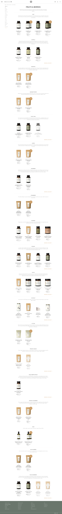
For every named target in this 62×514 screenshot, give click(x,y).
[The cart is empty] (60, 1)
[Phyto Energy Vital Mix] (38, 230)
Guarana (6, 16)
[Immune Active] (28, 51)
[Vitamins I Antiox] (38, 24)
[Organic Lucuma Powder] (18, 334)
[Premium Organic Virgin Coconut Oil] (18, 307)
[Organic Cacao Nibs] (18, 282)
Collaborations (33, 506)
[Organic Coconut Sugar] (28, 307)
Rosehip (6, 17)
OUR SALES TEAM (33, 505)
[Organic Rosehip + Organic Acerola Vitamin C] (38, 257)
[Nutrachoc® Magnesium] (28, 282)
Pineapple (6, 9)
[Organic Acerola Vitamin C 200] (18, 51)
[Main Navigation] (2, 1)
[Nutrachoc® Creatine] (38, 282)
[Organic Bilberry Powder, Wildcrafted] (18, 485)
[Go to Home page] (31, 2)
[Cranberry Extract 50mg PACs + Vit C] (18, 179)
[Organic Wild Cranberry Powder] (28, 179)
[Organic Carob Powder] (18, 153)
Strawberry (6, 15)
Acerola (6, 8)
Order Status (6, 505)
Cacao (5, 18)
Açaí (5, 7)
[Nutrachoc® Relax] (48, 282)
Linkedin (45, 506)
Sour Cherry (6, 26)
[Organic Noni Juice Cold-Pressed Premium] (18, 435)
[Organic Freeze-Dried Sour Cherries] (18, 459)
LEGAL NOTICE (19, 506)
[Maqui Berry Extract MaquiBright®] (18, 385)
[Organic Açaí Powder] (18, 24)
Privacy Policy (20, 505)
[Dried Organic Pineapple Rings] (18, 77)
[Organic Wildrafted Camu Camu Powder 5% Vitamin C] (18, 127)
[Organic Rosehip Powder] (28, 257)
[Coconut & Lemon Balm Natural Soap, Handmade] (38, 307)
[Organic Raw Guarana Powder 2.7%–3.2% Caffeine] (28, 230)
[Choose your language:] (55, 1)
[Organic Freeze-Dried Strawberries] (18, 205)
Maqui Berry (6, 23)
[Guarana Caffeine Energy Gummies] (48, 230)
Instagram (45, 505)
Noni (5, 25)
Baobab (6, 10)
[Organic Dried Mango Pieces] (18, 358)
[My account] (57, 1)
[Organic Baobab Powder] (18, 101)
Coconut (6, 19)
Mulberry (6, 24)
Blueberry (6, 27)
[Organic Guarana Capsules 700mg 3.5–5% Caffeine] (18, 230)
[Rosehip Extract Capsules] (18, 257)
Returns (6, 506)
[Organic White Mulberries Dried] (18, 411)
